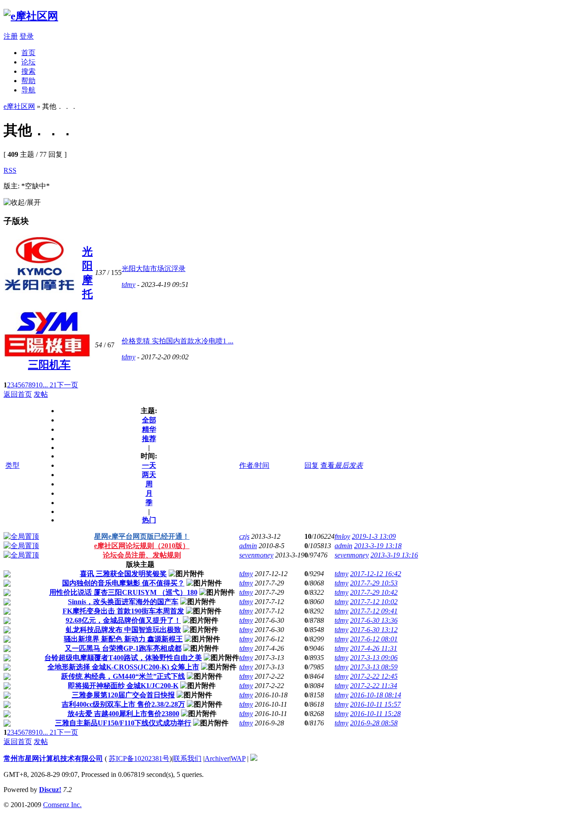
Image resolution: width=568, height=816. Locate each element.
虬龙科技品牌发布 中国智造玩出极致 (123, 629)
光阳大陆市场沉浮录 (153, 268)
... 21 (50, 385)
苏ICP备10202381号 (139, 758)
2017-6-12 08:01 (374, 639)
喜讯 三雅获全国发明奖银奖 (123, 573)
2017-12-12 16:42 (375, 573)
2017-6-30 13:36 (374, 620)
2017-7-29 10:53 (374, 583)
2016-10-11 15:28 (375, 713)
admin (248, 545)
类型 (12, 465)
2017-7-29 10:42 (374, 592)
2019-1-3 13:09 (374, 536)
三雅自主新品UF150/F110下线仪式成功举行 (123, 723)
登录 (27, 36)
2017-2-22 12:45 (374, 676)
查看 (327, 465)
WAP (238, 758)
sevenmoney (256, 555)
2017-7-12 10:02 (374, 601)
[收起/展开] (22, 202)
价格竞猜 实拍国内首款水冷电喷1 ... (177, 341)
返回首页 (18, 394)
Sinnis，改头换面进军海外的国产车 (123, 601)
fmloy (342, 536)
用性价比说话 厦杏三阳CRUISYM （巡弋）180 (123, 592)
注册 (11, 36)
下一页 (67, 385)
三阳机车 (49, 364)
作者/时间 (254, 465)
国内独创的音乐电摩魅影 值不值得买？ (123, 583)
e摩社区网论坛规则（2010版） (141, 545)
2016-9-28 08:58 (374, 723)
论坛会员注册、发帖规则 (142, 555)
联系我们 (187, 758)
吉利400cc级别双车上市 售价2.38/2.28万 (123, 704)
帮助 (28, 80)
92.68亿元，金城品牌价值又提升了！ (123, 620)
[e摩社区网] (31, 16)
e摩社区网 (19, 106)
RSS (10, 170)
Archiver (217, 758)
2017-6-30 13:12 (374, 629)
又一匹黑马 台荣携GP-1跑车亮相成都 (123, 648)
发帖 (41, 394)
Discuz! (50, 789)
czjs (244, 536)
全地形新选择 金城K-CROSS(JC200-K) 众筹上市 (123, 667)
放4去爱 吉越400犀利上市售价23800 (123, 713)
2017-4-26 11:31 (373, 648)
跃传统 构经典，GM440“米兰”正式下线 (123, 676)
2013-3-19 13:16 (394, 555)
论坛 (28, 62)
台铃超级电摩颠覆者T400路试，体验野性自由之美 (123, 657)
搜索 (28, 71)
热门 (149, 520)
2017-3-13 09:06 (374, 657)
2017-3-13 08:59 (374, 667)
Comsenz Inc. (62, 804)
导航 (28, 90)
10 (39, 385)
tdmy (128, 284)
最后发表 (349, 465)
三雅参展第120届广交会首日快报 (123, 695)
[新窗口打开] (21, 536)
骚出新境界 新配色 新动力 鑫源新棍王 (123, 639)
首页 (28, 52)
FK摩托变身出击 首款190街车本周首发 (123, 611)
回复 (311, 465)
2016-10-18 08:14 (375, 695)
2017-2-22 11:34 (373, 685)
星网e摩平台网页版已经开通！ (141, 536)
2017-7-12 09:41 (374, 611)
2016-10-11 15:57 (375, 704)
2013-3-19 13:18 (378, 545)
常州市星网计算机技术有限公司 (53, 758)
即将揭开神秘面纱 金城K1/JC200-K (123, 685)
